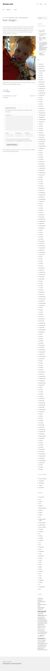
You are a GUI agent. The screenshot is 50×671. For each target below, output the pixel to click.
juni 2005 (41, 416)
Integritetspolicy (6, 663)
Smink (40, 575)
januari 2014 (41, 190)
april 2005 (41, 420)
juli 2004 (40, 440)
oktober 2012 (41, 223)
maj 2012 (41, 234)
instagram (41, 540)
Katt (40, 544)
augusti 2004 (41, 438)
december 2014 (42, 165)
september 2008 (42, 329)
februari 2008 (41, 345)
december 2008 (42, 323)
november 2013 (42, 194)
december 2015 (42, 139)
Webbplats (27, 133)
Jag (40, 542)
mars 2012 (41, 239)
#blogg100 (8, 91)
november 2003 (42, 455)
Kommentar (8, 115)
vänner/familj (42, 586)
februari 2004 (41, 449)
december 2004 (42, 429)
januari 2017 (41, 110)
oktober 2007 (41, 354)
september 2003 (42, 460)
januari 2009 (41, 320)
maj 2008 (41, 338)
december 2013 (42, 192)
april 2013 (41, 210)
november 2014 (42, 168)
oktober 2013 (41, 196)
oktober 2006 (41, 380)
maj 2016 (41, 128)
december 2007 (42, 349)
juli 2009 (40, 307)
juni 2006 (41, 389)
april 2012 (41, 236)
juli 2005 (40, 413)
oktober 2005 (41, 407)
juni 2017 (41, 99)
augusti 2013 (41, 201)
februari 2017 (41, 108)
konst (40, 549)
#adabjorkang (40, 609)
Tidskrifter (41, 580)
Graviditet (41, 531)
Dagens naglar (42, 524)
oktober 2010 (41, 276)
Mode (40, 562)
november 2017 (42, 88)
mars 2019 (41, 64)
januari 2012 (41, 243)
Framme (40, 485)
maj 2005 (41, 418)
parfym (39, 643)
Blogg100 (41, 505)
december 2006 (42, 376)
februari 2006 (41, 398)
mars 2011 (41, 265)
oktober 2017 (41, 90)
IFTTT (42, 636)
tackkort (40, 646)
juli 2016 (40, 123)
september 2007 (42, 356)
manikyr (39, 641)
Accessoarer (41, 497)
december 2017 (42, 86)
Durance (39, 627)
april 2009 (41, 314)
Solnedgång (41, 480)
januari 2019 (41, 68)
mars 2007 (41, 369)
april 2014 (41, 183)
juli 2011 (40, 256)
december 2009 (42, 296)
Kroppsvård (41, 551)
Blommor (39, 624)
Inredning (41, 538)
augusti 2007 (41, 358)
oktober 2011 (41, 250)
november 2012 (42, 221)
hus (42, 633)
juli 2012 (40, 230)
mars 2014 (41, 185)
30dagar (40, 615)
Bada (46, 623)
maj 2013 (41, 208)
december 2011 (42, 245)
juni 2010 (41, 283)
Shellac (42, 645)
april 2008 (41, 340)
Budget (40, 514)
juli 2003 (40, 464)
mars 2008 (41, 343)
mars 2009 (41, 316)
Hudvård (41, 535)
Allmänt (40, 501)
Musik (40, 564)
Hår (39, 533)
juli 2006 (40, 387)
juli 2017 (40, 97)
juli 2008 (40, 334)
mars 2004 (41, 447)
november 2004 (42, 431)
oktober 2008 (41, 327)
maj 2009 (41, 312)
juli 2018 (40, 73)
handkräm (42, 632)
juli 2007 (40, 360)
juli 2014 (40, 177)
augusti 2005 (41, 411)
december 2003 (42, 453)
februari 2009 (41, 318)
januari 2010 (41, 294)
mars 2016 (41, 132)
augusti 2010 (41, 278)
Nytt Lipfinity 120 (42, 31)
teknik (40, 578)
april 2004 (41, 444)
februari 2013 (41, 214)
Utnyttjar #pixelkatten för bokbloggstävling (42, 648)
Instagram (41, 638)
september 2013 (42, 199)
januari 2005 (41, 427)
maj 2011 (41, 261)
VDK (40, 589)
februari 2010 (41, 292)
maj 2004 (41, 442)
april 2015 (41, 157)
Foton (45, 4)
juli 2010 (40, 281)
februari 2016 (41, 135)
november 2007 (42, 351)
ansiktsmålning (40, 623)
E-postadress (18, 133)
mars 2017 (41, 106)
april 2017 (41, 104)
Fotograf (41, 529)
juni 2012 (41, 232)
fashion (42, 627)
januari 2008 (41, 347)
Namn (7, 133)
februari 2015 (41, 161)
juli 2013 (40, 203)
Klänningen (41, 547)
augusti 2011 (41, 254)
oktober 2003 (41, 458)
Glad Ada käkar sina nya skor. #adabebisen (10, 96)
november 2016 (42, 115)
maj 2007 (41, 365)
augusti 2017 (41, 95)
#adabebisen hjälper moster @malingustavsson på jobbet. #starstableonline (42, 604)
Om (37, 4)
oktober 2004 (41, 433)
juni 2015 (41, 152)
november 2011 (42, 247)
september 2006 (42, 382)
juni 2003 (41, 467)
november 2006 (42, 378)
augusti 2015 (41, 148)
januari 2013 (41, 216)
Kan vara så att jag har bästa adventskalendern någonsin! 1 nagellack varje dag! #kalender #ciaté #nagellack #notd (43, 45)
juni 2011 (41, 258)
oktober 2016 (41, 117)
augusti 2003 (41, 462)
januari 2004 (41, 451)
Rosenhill (41, 571)
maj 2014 (41, 181)
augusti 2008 (41, 332)
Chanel (39, 626)
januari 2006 (41, 400)
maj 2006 (41, 391)
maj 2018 (41, 77)
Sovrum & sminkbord (42, 34)
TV (39, 584)
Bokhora (40, 510)
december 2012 (42, 219)
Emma (40, 37)
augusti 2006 (41, 385)
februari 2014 (41, 188)
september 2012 (42, 225)
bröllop (42, 624)
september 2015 (42, 146)
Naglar (40, 566)
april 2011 (41, 263)
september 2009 (42, 303)
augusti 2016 (41, 121)
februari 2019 (41, 66)
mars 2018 (41, 79)
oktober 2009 (41, 301)
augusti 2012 (41, 228)
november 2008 (42, 325)
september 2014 (42, 172)
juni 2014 (41, 179)
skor (40, 573)
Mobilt (40, 560)
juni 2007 (41, 363)
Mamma (40, 558)
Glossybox (39, 630)
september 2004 (42, 436)
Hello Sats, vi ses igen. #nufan (42, 38)
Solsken (45, 645)
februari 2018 (41, 81)
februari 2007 (41, 371)
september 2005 (42, 409)
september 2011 (42, 252)
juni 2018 (41, 75)
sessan (16, 17)
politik (40, 569)
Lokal (40, 553)
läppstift (44, 640)
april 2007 (41, 367)
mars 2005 (41, 422)
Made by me (41, 555)
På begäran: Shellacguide (42, 53)
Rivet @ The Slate (42, 478)
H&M (42, 630)
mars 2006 (41, 396)
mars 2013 (41, 212)
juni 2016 (41, 126)
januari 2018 (41, 84)
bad (44, 623)
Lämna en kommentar (23, 17)
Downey (44, 626)
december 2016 (42, 112)
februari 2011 (41, 267)
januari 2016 (41, 137)
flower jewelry (42, 629)
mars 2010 (41, 289)
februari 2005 (41, 424)
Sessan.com (8, 4)
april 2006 (41, 394)
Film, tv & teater (42, 527)
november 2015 (42, 141)
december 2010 (42, 272)
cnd (41, 626)
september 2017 (42, 92)
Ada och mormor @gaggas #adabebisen (42, 617)
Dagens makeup (42, 522)
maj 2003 (41, 469)
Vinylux (46, 649)
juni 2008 (41, 336)
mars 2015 (41, 159)
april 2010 (41, 287)
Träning (40, 582)
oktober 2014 (41, 170)
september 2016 (42, 119)
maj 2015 (41, 154)
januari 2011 (41, 270)
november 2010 (42, 274)
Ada (40, 499)
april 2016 (41, 130)
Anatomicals (45, 621)
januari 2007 (41, 374)
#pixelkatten (40, 613)
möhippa (43, 641)
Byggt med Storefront (16, 663)
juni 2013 (41, 205)
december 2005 (42, 402)
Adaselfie (32, 96)
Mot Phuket (41, 487)
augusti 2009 (41, 305)
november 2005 (42, 405)
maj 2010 (41, 285)
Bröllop (41, 4)
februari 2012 (41, 241)
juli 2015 (40, 150)
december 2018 (42, 70)
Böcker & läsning (42, 508)
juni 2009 (41, 309)
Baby (8, 90)
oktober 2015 (41, 143)
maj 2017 (41, 101)
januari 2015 (41, 163)
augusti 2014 (41, 174)
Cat (39, 516)
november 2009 (42, 298)
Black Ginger (41, 483)
